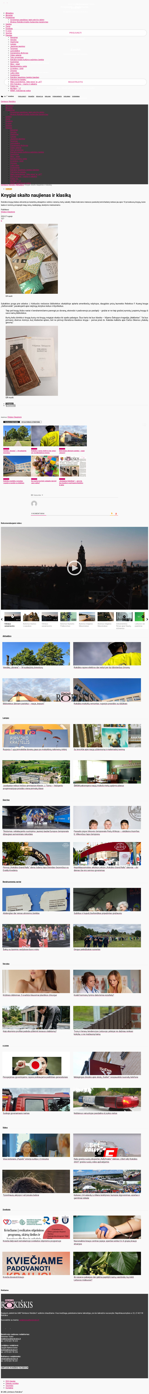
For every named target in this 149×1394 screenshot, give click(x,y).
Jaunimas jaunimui (17, 46)
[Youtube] (8, 2)
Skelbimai (67, 96)
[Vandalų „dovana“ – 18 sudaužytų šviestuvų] (17, 446)
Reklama (48, 96)
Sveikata (9, 29)
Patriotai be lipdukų (18, 79)
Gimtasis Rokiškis (8, 185)
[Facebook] (2, 2)
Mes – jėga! (15, 64)
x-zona (6, 1046)
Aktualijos (10, 13)
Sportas (9, 33)
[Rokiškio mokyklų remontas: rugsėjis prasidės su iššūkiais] (17, 476)
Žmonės (13, 71)
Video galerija (15, 55)
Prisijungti (22, 96)
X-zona (8, 31)
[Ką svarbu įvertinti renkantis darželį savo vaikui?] (45, 476)
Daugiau (9, 35)
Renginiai (14, 37)
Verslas (13, 40)
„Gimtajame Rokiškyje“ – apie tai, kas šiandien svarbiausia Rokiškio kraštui (71, 483)
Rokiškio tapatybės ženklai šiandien (24, 77)
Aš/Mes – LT (15, 88)
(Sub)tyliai (14, 42)
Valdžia (9, 24)
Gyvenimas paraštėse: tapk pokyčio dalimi (27, 20)
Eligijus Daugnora (8, 212)
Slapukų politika (12, 1383)
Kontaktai (9, 1388)
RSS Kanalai (10, 1381)
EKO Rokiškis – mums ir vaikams (23, 84)
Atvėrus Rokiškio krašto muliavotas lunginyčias (29, 22)
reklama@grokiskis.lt (9, 1359)
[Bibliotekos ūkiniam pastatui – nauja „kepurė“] (73, 446)
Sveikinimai (15, 75)
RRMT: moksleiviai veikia (20, 91)
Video (5, 1127)
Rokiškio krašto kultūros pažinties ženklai (27, 60)
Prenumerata (57, 96)
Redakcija (39, 96)
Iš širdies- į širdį (16, 68)
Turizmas (14, 48)
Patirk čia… (14, 86)
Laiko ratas (14, 73)
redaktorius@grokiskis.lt (29, 1320)
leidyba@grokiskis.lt (9, 1350)
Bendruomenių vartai (18, 66)
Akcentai (9, 15)
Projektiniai (10, 17)
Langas (13, 44)
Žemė (8, 26)
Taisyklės (9, 1386)
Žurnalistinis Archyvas (19, 53)
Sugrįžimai (14, 62)
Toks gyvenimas (17, 57)
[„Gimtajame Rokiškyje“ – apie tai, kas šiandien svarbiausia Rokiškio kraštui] (73, 476)
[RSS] (5, 2)
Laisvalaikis (15, 51)
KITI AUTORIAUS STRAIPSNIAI (31, 422)
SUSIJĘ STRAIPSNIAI (11, 422)
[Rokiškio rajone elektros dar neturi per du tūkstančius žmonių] (45, 446)
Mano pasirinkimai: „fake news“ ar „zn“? (26, 82)
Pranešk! (31, 96)
